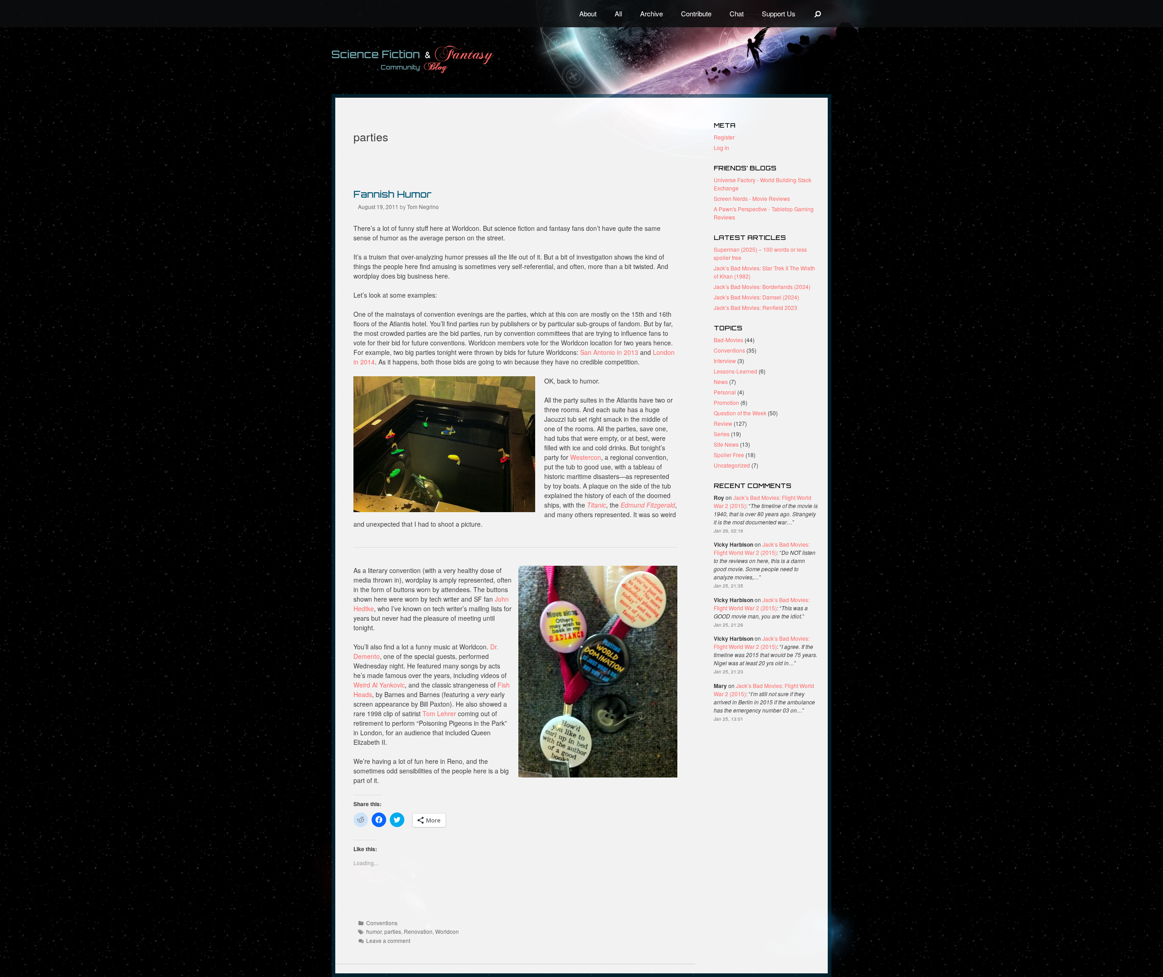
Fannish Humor (392, 194)
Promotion (726, 402)
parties (392, 931)
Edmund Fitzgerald (648, 504)
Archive (651, 13)
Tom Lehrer (439, 713)
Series (722, 434)
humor (374, 931)
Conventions (382, 923)
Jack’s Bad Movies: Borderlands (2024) (762, 286)
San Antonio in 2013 (609, 352)
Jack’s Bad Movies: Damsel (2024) (756, 297)
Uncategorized (732, 465)
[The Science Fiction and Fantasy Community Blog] (434, 59)
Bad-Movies (728, 340)
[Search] (818, 13)
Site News (726, 444)
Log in (721, 147)
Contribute (696, 13)
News (721, 381)
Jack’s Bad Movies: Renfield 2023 (755, 307)
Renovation (418, 931)
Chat (737, 13)
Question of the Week (740, 413)
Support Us (778, 13)
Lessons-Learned (735, 371)
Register (724, 137)
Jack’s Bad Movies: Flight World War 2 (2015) (762, 548)
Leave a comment (388, 940)
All (618, 13)
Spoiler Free (729, 455)
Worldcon (447, 931)
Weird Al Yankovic (379, 684)
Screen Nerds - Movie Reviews (752, 198)
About (587, 13)
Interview (725, 360)
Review (723, 423)
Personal (725, 392)
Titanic (596, 504)
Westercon (585, 457)
